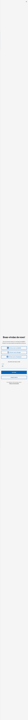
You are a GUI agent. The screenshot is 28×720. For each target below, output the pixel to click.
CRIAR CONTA (14, 377)
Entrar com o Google (15, 352)
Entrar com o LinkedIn (15, 348)
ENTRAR (14, 372)
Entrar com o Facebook (15, 356)
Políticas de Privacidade (14, 383)
